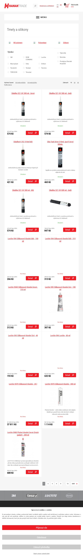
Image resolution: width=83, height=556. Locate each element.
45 (78, 82)
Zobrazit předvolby (41, 547)
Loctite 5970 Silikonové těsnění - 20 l (23, 384)
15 (71, 82)
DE (57, 6)
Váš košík (74, 6)
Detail (30, 132)
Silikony (66, 42)
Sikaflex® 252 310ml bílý (23, 141)
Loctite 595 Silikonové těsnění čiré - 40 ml (23, 336)
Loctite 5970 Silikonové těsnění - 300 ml (60, 384)
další (73, 483)
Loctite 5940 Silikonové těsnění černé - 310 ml (23, 288)
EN (61, 5)
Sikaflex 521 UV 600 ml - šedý (60, 190)
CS (57, 5)
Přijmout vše (41, 527)
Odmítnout (41, 537)
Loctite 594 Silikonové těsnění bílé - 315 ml (60, 239)
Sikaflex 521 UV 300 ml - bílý (23, 190)
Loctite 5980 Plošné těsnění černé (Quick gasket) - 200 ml (23, 433)
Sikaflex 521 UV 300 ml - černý (23, 93)
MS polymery (18, 42)
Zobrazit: (65, 82)
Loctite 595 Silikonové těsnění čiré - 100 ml (60, 288)
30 (74, 82)
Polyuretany (42, 42)
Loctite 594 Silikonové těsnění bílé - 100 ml (23, 239)
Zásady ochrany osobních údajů (41, 553)
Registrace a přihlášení (47, 6)
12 (67, 483)
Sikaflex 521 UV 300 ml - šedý (60, 93)
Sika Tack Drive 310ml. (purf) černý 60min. (60, 142)
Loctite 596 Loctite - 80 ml (60, 335)
